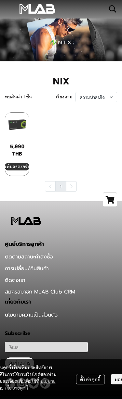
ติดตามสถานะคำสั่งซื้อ (29, 257)
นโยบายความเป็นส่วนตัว (31, 315)
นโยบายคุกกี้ (16, 388)
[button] (112, 8)
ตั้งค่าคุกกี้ (90, 379)
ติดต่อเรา (15, 280)
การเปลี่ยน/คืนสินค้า (27, 268)
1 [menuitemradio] (61, 186)
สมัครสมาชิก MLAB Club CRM (40, 292)
